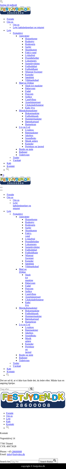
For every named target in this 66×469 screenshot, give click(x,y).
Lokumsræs (31, 60)
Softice (28, 96)
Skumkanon (31, 49)
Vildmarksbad (32, 80)
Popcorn (29, 94)
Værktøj (17, 160)
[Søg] (31, 389)
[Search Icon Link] (7, 170)
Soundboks (30, 138)
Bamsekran (30, 124)
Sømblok (29, 77)
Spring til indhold (8, 5)
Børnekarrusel (32, 121)
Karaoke (29, 74)
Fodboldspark (32, 116)
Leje (8, 418)
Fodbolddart (31, 66)
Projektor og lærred (34, 146)
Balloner (23, 152)
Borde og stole (26, 149)
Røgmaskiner (31, 132)
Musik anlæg (31, 141)
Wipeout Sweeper (33, 72)
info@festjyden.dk (16, 454)
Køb (9, 163)
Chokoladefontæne (34, 105)
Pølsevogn (30, 88)
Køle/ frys (30, 107)
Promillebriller (32, 58)
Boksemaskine (32, 113)
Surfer (28, 47)
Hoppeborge (31, 38)
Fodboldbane (31, 69)
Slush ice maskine (34, 85)
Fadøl (28, 91)
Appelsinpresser (33, 102)
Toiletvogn (24, 154)
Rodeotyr (29, 41)
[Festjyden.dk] (15, 13)
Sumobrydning (32, 63)
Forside (10, 19)
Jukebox (29, 135)
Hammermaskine (33, 119)
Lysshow (29, 130)
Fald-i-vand (30, 52)
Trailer (16, 157)
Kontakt (11, 166)
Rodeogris (30, 44)
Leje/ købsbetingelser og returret (28, 27)
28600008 (17, 451)
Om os (16, 24)
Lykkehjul (30, 55)
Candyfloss (30, 99)
